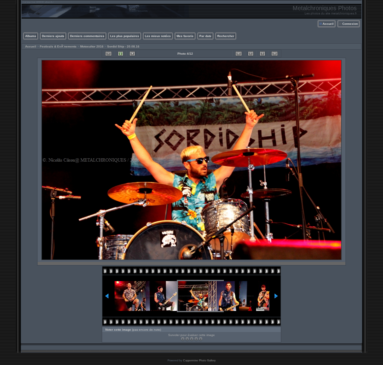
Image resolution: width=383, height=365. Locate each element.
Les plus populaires (124, 36)
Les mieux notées (158, 36)
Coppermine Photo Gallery (199, 360)
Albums (30, 36)
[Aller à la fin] (274, 53)
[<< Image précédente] (250, 53)
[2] (187, 339)
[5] (200, 339)
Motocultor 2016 (92, 46)
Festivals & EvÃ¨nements (58, 46)
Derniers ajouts (53, 36)
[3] (191, 339)
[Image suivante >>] (262, 53)
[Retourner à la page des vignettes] (108, 53)
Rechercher (225, 36)
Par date (205, 36)
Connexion (350, 23)
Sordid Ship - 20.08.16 (123, 46)
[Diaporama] (132, 53)
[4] (196, 339)
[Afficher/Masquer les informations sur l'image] (120, 53)
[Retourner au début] (238, 53)
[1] (182, 339)
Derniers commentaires (87, 36)
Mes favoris (185, 36)
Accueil (328, 23)
